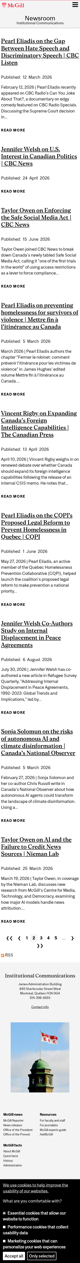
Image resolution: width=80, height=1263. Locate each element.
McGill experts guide (53, 1130)
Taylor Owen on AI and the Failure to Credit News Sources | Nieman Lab (36, 846)
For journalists (49, 1125)
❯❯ (40, 945)
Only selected (42, 1256)
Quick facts (10, 1156)
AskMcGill (46, 1134)
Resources (48, 1114)
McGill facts (12, 1145)
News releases (12, 1125)
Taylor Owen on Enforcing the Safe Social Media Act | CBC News (36, 217)
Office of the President (18, 1130)
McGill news (13, 1114)
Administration (12, 1165)
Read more (13, 131)
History (8, 1160)
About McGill (11, 1151)
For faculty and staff (52, 1120)
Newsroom (40, 18)
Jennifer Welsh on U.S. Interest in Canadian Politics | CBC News (39, 156)
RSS (8, 955)
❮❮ (9, 938)
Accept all (14, 1256)
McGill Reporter (13, 1120)
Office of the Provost (16, 1134)
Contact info (40, 1007)
